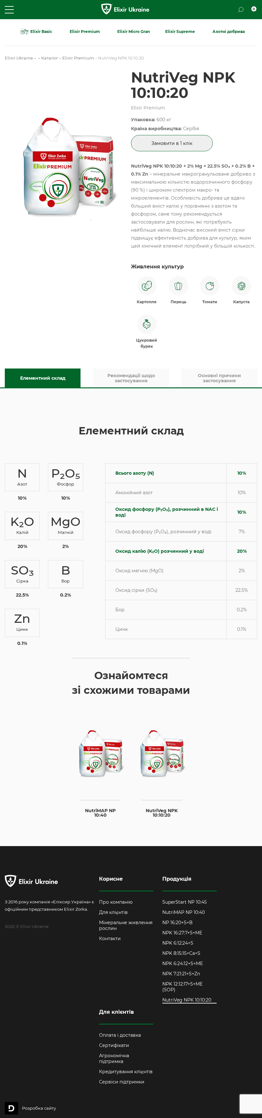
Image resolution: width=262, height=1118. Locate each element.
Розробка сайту (39, 1108)
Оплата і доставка (120, 1035)
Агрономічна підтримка (114, 1058)
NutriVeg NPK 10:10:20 (186, 1000)
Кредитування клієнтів (126, 1071)
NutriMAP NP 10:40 (183, 912)
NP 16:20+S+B (177, 922)
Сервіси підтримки (121, 1082)
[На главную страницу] (125, 10)
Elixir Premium (78, 57)
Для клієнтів (113, 912)
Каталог (49, 57)
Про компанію (116, 902)
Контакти (110, 938)
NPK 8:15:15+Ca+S (181, 953)
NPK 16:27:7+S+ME (182, 933)
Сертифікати (114, 1045)
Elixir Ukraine (19, 57)
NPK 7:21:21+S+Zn (181, 974)
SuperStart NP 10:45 (184, 902)
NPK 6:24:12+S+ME (182, 963)
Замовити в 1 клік (171, 143)
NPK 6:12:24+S (177, 943)
